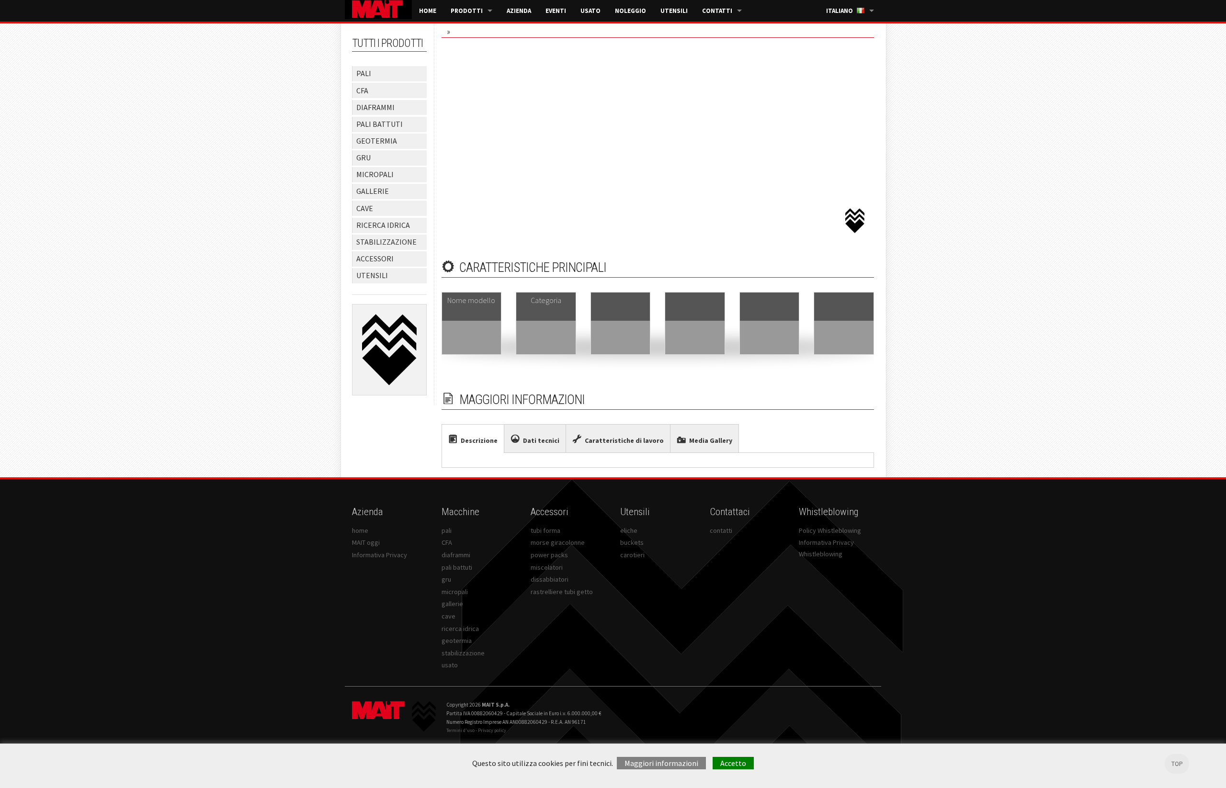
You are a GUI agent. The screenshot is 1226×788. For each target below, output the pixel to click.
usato (590, 11)
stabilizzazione (463, 653)
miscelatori (547, 567)
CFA (447, 542)
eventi (555, 11)
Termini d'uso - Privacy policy (476, 730)
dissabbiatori (549, 579)
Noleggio (630, 11)
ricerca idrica (460, 628)
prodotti (467, 11)
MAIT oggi (366, 542)
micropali (455, 591)
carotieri (632, 555)
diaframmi (456, 555)
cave (448, 616)
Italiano (839, 11)
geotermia (457, 640)
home (427, 11)
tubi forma (545, 530)
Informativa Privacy (379, 555)
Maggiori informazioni (661, 763)
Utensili (674, 11)
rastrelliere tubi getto (562, 591)
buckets (632, 542)
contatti (717, 11)
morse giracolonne (558, 542)
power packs (549, 555)
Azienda (519, 11)
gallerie (452, 603)
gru (446, 579)
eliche (628, 530)
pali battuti (457, 567)
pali (447, 530)
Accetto (733, 763)
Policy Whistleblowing (830, 530)
